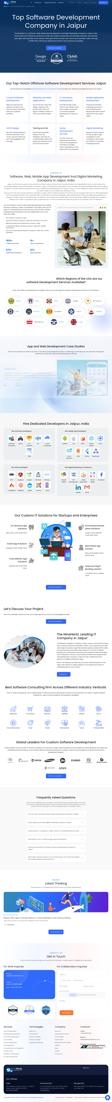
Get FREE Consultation (55, 587)
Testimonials (59, 1040)
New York (36, 311)
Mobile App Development (12, 1034)
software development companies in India (45, 89)
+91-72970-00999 (12, 1090)
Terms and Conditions (81, 1097)
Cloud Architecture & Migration (14, 1048)
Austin (37, 301)
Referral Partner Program (63, 1042)
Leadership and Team (62, 1034)
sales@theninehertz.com (15, 976)
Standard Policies (95, 1097)
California (99, 311)
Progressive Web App (36, 1042)
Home (5, 6)
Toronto (61, 322)
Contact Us (103, 2)
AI (31, 2)
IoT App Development (11, 1057)
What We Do (38, 2)
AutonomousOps (34, 1040)
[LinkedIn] (96, 1071)
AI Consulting (8, 1040)
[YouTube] (99, 1071)
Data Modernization (10, 1031)
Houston (78, 311)
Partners (79, 2)
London (80, 322)
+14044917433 (85, 1033)
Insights (57, 1045)
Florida (56, 301)
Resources (94, 2)
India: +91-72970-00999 (14, 984)
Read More (10, 925)
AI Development (9, 1045)
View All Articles (55, 932)
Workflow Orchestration (11, 1054)
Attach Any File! (64, 991)
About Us (71, 2)
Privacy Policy (59, 1097)
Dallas (17, 311)
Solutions (86, 2)
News (56, 1048)
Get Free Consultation (55, 48)
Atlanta (18, 301)
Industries (61, 2)
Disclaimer (69, 1097)
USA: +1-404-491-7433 (14, 987)
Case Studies (59, 1037)
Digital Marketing (94, 128)
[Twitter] (92, 1071)
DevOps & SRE (8, 1051)
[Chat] (107, 1097)
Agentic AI (32, 1031)
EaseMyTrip (9, 369)
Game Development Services (66, 131)
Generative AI (33, 1034)
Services (8, 1026)
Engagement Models (50, 2)
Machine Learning (34, 1037)
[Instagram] (84, 1071)
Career (57, 1051)
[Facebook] (88, 1071)
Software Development (11, 1037)
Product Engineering (10, 1042)
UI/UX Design (12, 128)
